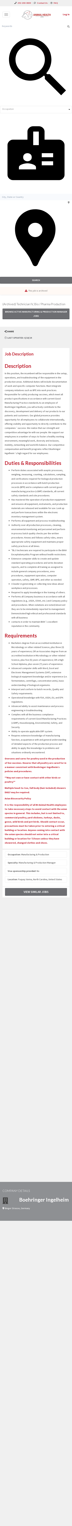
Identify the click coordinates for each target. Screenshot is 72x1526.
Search (36, 280)
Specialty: (13, 862)
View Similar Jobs (36, 892)
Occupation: (14, 854)
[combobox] (36, 109)
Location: (13, 879)
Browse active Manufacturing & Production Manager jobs (36, 313)
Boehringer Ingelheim (44, 1200)
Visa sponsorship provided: (22, 871)
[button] (9, 331)
